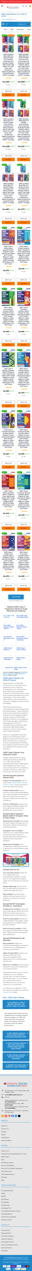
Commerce (20, 29)
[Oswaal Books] (13, 7)
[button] (23, 6)
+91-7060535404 (10, 1102)
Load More (16, 597)
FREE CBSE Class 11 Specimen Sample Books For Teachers (15, 674)
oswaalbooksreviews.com (14, 1257)
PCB (12, 29)
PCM (5, 29)
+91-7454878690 (10, 1108)
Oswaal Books (7, 992)
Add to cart (8, 91)
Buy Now (8, 95)
